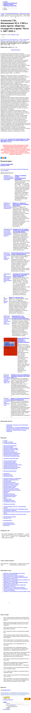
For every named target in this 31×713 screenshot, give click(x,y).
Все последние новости (9, 524)
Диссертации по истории (9, 516)
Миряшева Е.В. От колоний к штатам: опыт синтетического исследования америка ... (21, 230)
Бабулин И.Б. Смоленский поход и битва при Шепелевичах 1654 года (14, 585)
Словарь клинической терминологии (12, 464)
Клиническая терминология (10, 452)
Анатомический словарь (9, 462)
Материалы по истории (9, 504)
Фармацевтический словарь (10, 466)
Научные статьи (7, 518)
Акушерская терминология (10, 463)
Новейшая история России (10, 495)
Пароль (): (10, 705)
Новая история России (9, 493)
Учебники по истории (8, 500)
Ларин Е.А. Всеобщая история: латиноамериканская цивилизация (20, 177)
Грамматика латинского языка (10, 449)
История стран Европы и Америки (12, 490)
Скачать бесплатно (15, 49)
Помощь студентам (8, 442)
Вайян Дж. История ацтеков (10, 574)
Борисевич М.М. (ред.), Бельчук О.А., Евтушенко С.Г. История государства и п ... (23, 341)
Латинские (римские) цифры (10, 448)
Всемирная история (8, 476)
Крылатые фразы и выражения (11, 454)
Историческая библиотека (9, 471)
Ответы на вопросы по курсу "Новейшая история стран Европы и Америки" (15, 509)
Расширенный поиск (8, 522)
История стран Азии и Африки (11, 488)
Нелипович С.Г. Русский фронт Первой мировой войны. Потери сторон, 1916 (15, 583)
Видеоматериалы (7, 520)
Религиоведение (7, 499)
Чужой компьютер (12, 706)
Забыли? (13, 705)
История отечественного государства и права (14, 514)
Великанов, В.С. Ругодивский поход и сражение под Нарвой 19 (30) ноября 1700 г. (16, 580)
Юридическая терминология (10, 468)
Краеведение (6, 491)
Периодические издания (9, 496)
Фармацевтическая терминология (11, 453)
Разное (5, 497)
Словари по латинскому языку (10, 458)
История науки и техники (9, 486)
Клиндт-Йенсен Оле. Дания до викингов (13, 575)
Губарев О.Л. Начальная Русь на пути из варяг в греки (16, 591)
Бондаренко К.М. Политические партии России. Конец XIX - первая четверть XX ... (21, 275)
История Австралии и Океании (11, 483)
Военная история (7, 474)
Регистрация (6, 709)
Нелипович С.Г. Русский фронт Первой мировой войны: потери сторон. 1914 (15, 577)
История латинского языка (10, 445)
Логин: (8, 703)
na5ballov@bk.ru (7, 690)
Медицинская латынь (8, 450)
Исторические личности (9, 482)
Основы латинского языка (9, 443)
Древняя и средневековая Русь (10, 479)
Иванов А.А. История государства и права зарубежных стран (20, 399)
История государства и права (13, 169)
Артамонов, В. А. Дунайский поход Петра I (14, 587)
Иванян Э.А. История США (16, 297)
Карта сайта (6, 525)
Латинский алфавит (8, 447)
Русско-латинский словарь (10, 460)
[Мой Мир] (5, 158)
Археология (6, 473)
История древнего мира (9, 487)
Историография (7, 481)
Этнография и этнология (9, 501)
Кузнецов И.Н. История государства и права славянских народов (20, 253)
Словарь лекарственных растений (11, 467)
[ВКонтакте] (1, 158)
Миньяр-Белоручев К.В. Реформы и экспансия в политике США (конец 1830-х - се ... (20, 376)
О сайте (5, 440)
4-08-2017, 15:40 (15, 34)
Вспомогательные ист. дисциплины (12, 478)
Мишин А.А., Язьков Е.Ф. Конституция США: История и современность (21, 204)
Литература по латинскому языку (11, 456)
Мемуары (5, 492)
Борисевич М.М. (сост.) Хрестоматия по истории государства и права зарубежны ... (21, 317)
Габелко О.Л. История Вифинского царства (14, 573)
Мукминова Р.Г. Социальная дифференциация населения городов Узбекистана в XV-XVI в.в (17, 428)
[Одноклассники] (3, 158)
